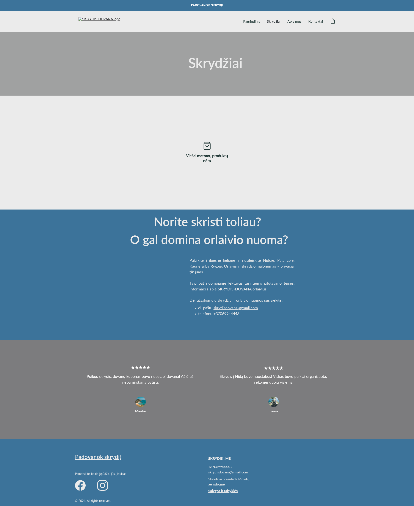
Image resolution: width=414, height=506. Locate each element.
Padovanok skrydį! (98, 457)
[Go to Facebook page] (80, 485)
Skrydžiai (274, 21)
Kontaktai (315, 21)
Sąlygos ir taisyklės (223, 491)
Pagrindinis (251, 21)
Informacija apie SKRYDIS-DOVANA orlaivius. (228, 289)
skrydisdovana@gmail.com (235, 308)
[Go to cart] (333, 21)
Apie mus (294, 21)
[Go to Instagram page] (102, 485)
